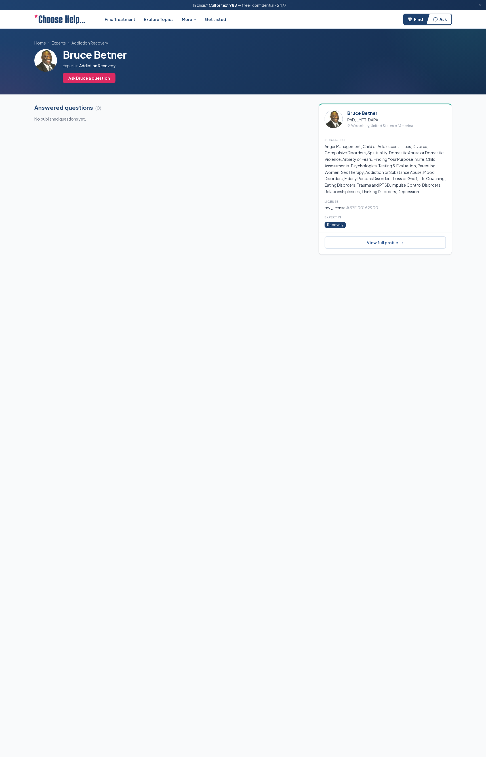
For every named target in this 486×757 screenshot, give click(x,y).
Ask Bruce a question (89, 78)
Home (40, 42)
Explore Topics (158, 19)
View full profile (385, 242)
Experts (59, 42)
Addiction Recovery (89, 42)
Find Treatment (120, 19)
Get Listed (215, 19)
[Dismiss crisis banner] (480, 5)
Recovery (335, 225)
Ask (443, 19)
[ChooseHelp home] (59, 19)
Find (418, 19)
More (187, 19)
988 (233, 5)
